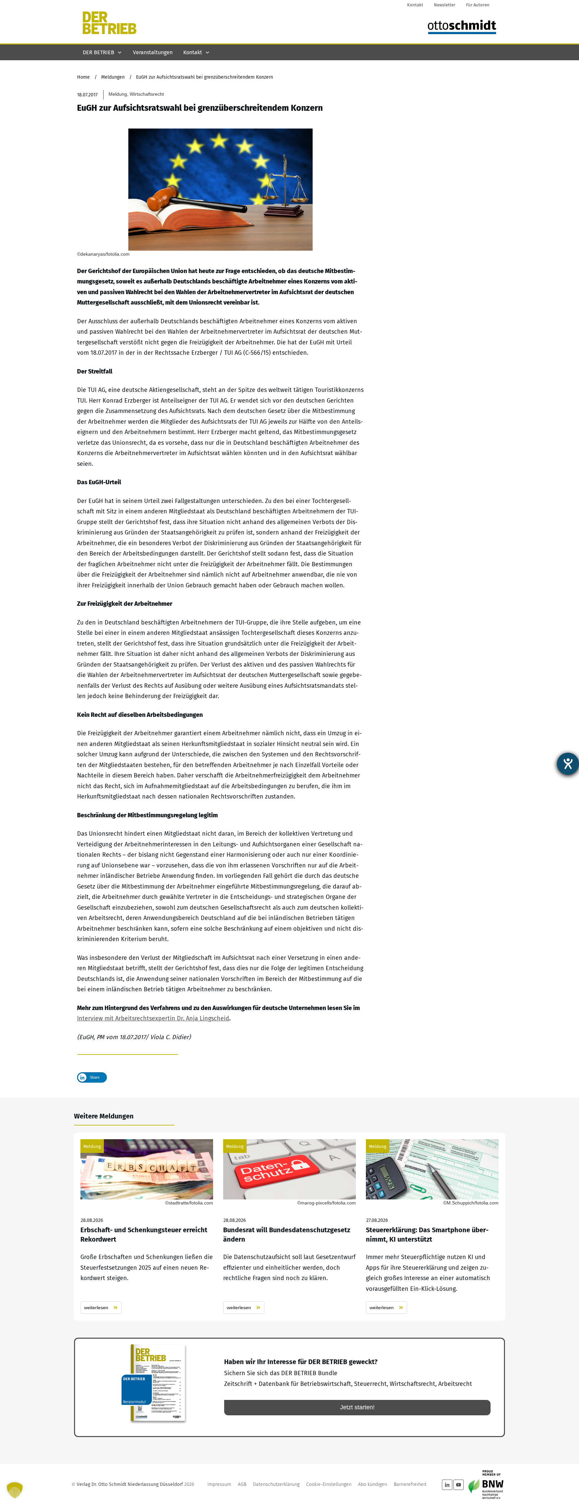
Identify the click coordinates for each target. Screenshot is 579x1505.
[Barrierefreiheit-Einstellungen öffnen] (568, 764)
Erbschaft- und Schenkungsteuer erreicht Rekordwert (146, 1226)
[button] (14, 1490)
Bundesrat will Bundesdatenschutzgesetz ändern (289, 1226)
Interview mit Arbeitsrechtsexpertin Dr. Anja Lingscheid (153, 1018)
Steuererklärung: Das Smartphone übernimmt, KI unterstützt (432, 1226)
